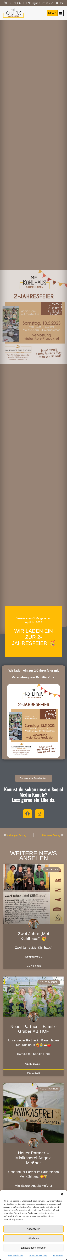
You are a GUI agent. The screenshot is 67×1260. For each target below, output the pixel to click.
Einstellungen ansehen (33, 1247)
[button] (62, 1194)
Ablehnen (33, 1238)
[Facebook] (27, 813)
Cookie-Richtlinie (15, 1255)
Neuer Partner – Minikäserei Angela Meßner (33, 1158)
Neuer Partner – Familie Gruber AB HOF (33, 1029)
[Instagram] (39, 813)
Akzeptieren (33, 1228)
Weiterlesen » (33, 957)
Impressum (58, 1255)
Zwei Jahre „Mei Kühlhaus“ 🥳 (33, 936)
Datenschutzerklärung (38, 1255)
